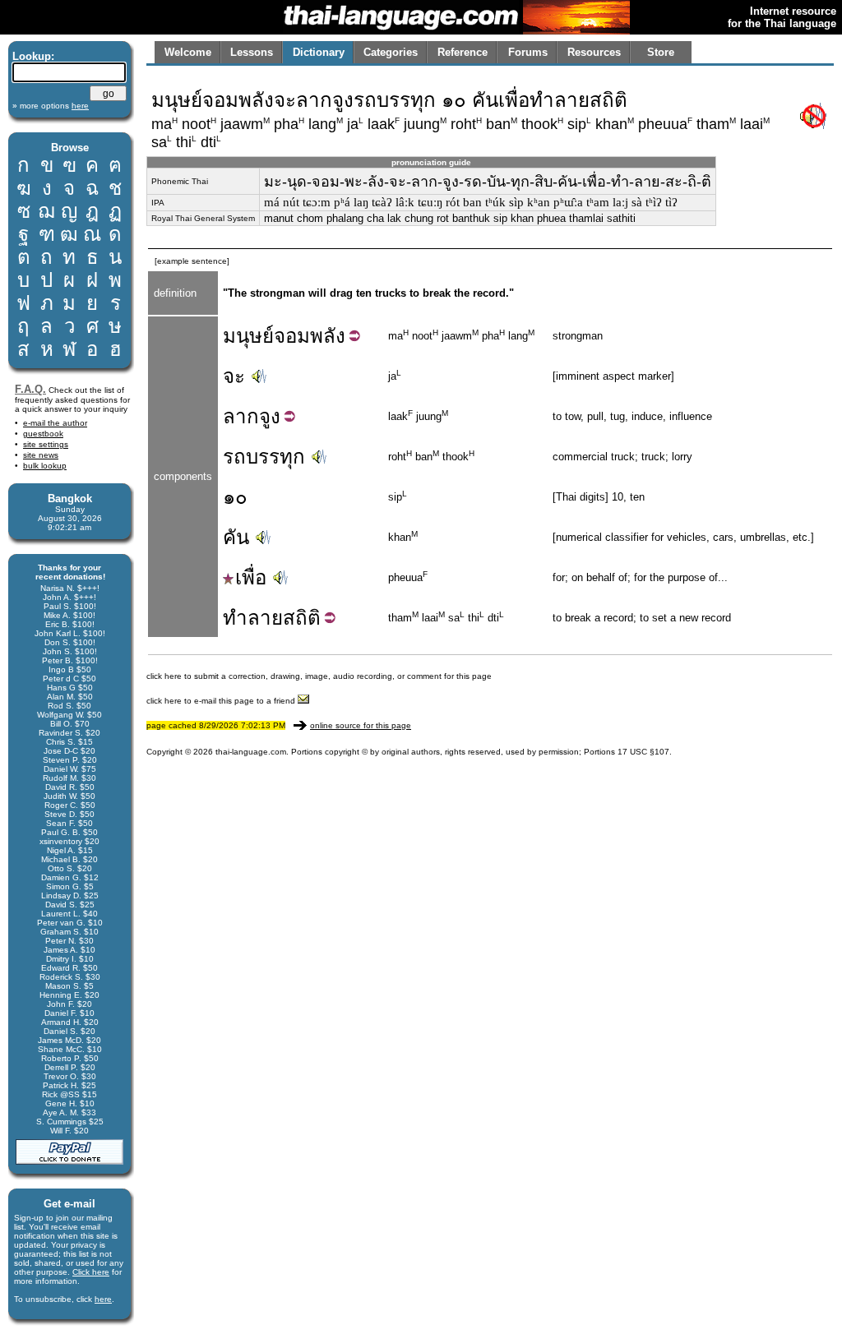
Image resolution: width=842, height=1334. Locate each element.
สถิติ (302, 618)
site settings (45, 444)
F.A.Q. (30, 389)
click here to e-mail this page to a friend (222, 700)
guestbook (43, 433)
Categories (390, 52)
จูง (269, 416)
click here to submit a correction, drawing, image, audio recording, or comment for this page (319, 676)
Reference (462, 52)
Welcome (187, 52)
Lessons (251, 52)
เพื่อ (250, 577)
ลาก (241, 416)
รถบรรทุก (264, 456)
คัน (236, 537)
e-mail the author (55, 422)
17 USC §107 (643, 751)
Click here (90, 1271)
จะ (234, 376)
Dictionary (319, 52)
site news (40, 454)
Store (660, 52)
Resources (594, 52)
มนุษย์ (248, 336)
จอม (292, 336)
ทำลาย (253, 618)
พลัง (327, 336)
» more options (50, 105)
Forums (528, 52)
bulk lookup (45, 465)
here (103, 1299)
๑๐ (235, 497)
